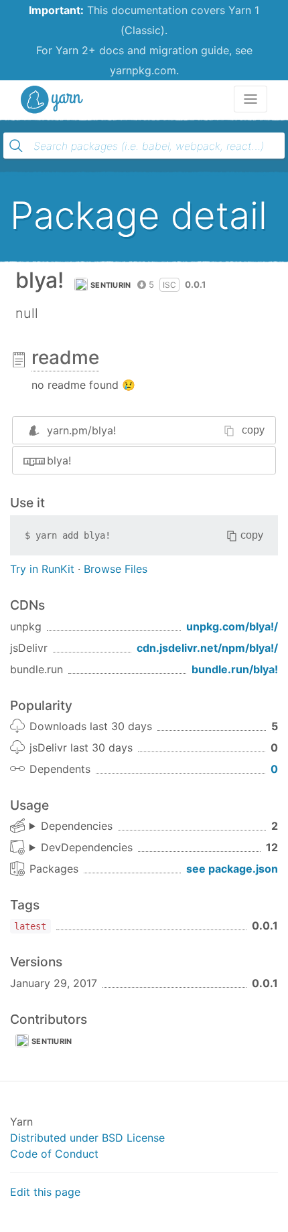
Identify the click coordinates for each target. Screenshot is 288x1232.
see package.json (232, 868)
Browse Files (115, 569)
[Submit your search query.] (16, 146)
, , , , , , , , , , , (81, 848)
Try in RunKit (42, 569)
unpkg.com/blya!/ (232, 626)
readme (65, 357)
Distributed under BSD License (87, 1137)
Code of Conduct (54, 1153)
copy (253, 430)
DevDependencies (87, 847)
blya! (59, 460)
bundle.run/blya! (235, 669)
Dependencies (77, 825)
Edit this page (45, 1192)
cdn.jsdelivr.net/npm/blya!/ (207, 647)
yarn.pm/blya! (81, 430)
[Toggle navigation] (250, 99)
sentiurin (110, 285)
